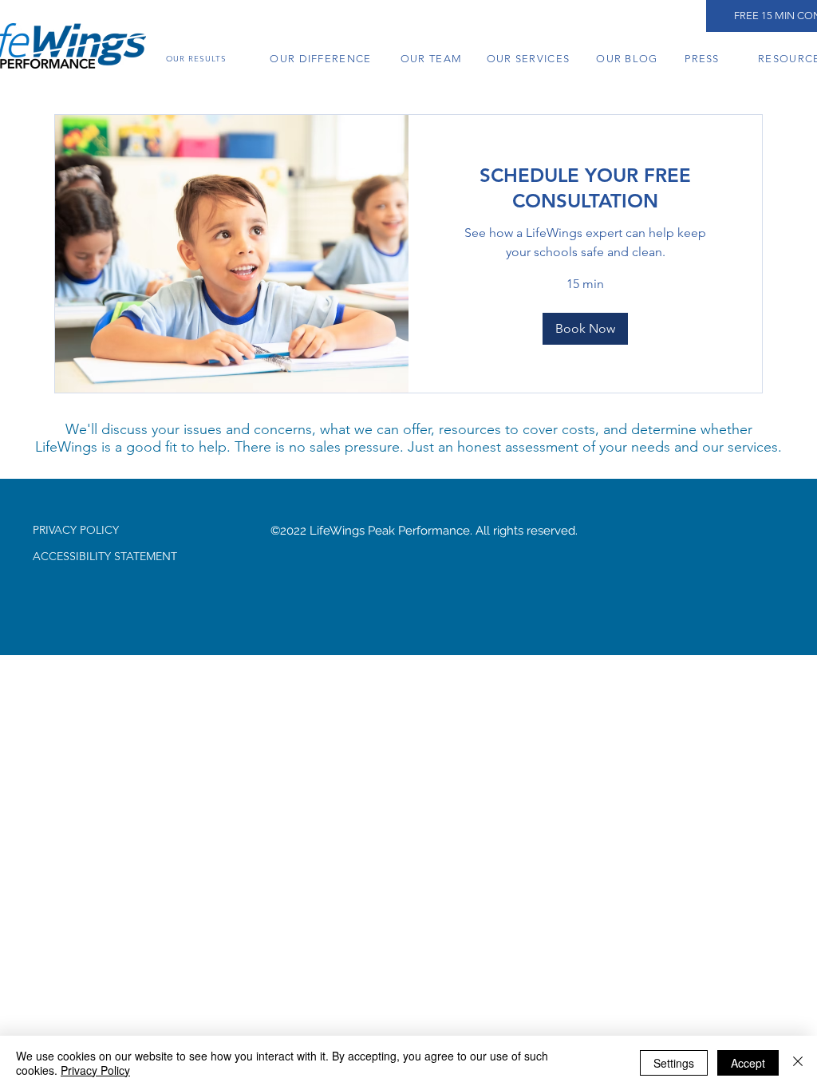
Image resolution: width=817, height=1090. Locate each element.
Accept (748, 1063)
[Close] (797, 1063)
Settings (673, 1063)
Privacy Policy (95, 1070)
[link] (585, 188)
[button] (585, 329)
